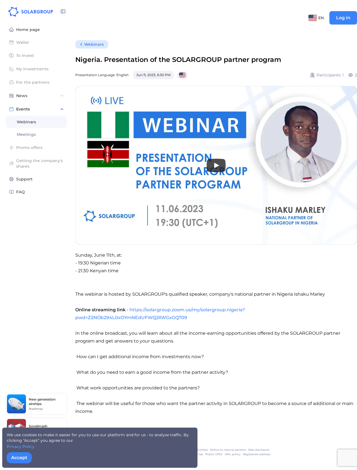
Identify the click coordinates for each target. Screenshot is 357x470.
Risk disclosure (258, 450)
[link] (228, 450)
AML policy (233, 454)
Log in (343, 17)
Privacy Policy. (21, 446)
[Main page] (30, 12)
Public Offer (214, 454)
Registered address (256, 454)
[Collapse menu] (63, 12)
